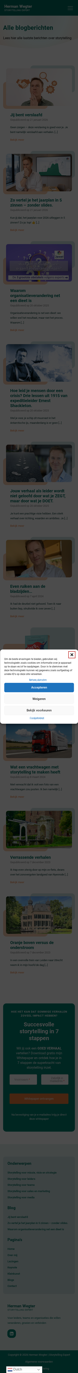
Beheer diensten (38, 679)
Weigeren (39, 699)
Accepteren (39, 687)
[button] (72, 654)
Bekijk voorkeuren (39, 710)
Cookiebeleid (37, 718)
